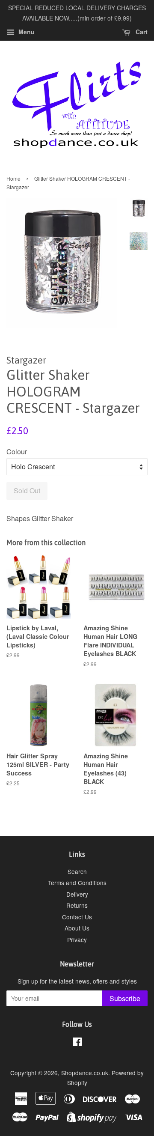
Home (13, 178)
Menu (26, 31)
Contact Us (77, 916)
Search (77, 871)
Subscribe (125, 998)
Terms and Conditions (77, 882)
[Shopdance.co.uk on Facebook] (77, 1043)
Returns (77, 905)
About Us (77, 928)
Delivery (77, 894)
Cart (141, 31)
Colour (16, 451)
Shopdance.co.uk (84, 1072)
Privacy (77, 939)
